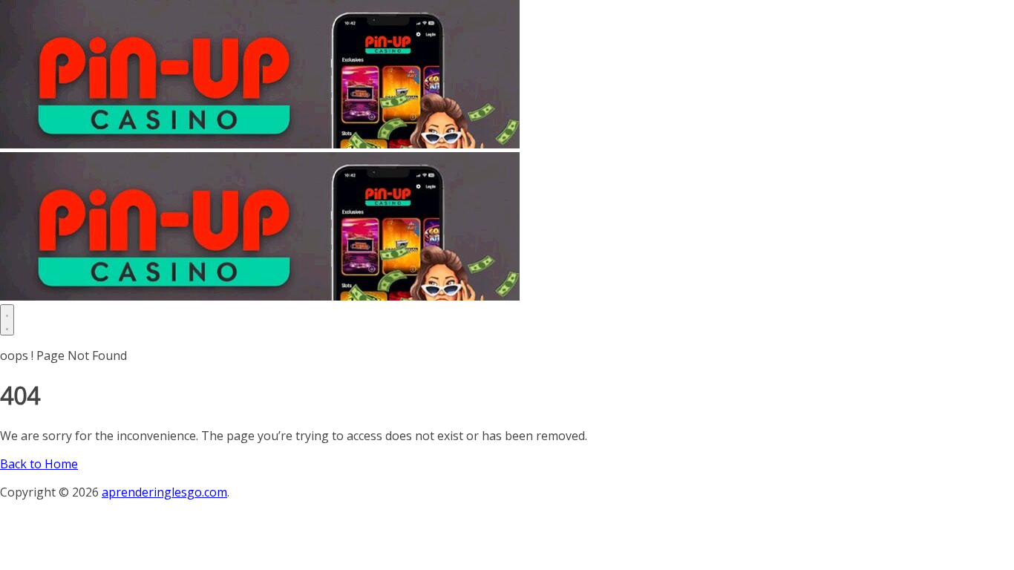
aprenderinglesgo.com (164, 492)
